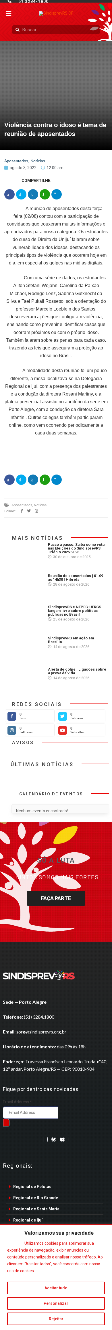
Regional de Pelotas (32, 1186)
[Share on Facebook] (9, 194)
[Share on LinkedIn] (33, 194)
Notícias (37, 161)
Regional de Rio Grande (35, 1197)
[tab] (54, 1186)
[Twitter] (53, 1139)
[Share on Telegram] (56, 194)
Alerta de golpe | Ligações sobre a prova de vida (77, 671)
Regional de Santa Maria (36, 1209)
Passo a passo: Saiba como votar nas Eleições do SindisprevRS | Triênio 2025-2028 (77, 548)
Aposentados (16, 161)
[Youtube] (62, 1139)
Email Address (17, 1102)
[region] (56, 1277)
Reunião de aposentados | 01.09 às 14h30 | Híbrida (75, 578)
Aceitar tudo (56, 1288)
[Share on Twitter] (21, 194)
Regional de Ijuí (28, 1220)
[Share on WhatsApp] (45, 194)
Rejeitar (56, 1319)
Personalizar (56, 1303)
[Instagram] (47, 1139)
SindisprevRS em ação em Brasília (71, 640)
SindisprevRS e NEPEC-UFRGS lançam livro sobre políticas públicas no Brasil (74, 610)
